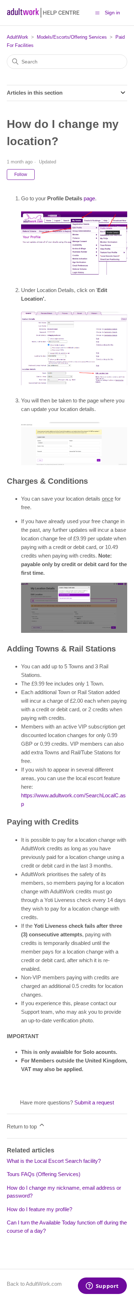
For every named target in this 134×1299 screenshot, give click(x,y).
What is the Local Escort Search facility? (54, 1161)
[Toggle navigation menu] (97, 12)
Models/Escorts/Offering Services (72, 37)
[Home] (43, 12)
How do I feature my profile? (39, 1209)
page (89, 198)
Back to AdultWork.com (34, 1284)
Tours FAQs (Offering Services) (43, 1174)
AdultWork (17, 37)
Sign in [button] (112, 12)
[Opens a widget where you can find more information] (102, 1286)
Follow (20, 174)
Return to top (22, 1126)
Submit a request (94, 1102)
